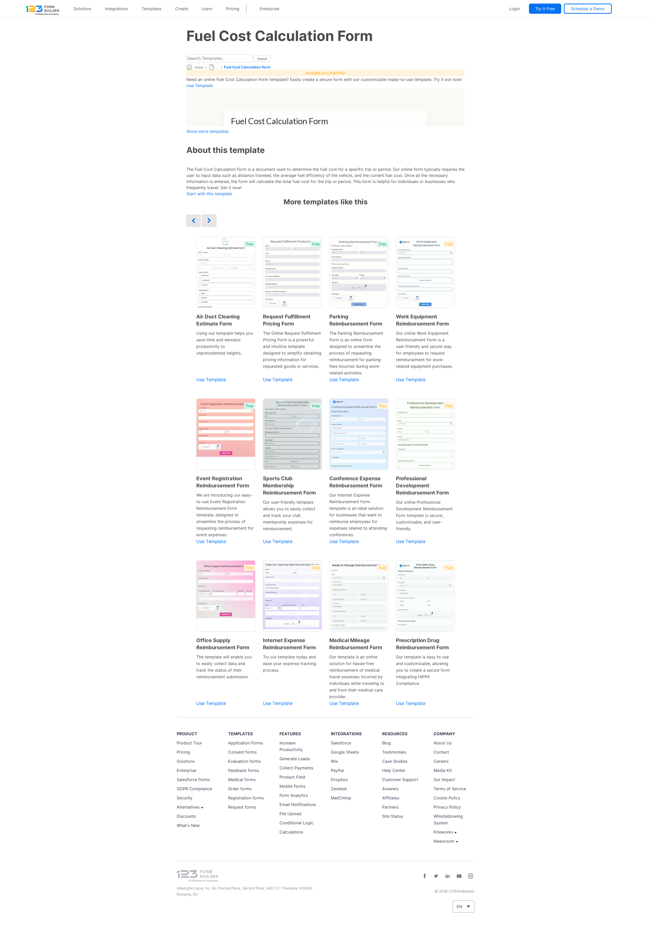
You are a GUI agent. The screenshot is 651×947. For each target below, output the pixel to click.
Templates (151, 8)
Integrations (116, 8)
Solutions (82, 8)
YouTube (459, 876)
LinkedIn (447, 876)
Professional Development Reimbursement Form (422, 485)
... (217, 67)
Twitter (436, 876)
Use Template (199, 85)
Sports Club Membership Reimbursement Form (289, 485)
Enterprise (269, 8)
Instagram (470, 876)
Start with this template (209, 193)
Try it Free (545, 8)
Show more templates (207, 131)
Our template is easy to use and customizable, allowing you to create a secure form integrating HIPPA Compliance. (423, 670)
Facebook (424, 876)
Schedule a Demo (588, 8)
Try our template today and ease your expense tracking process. (289, 663)
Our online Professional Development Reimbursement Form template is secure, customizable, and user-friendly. (424, 515)
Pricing (232, 8)
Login (514, 8)
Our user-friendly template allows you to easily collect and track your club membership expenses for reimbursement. (289, 515)
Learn (207, 8)
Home (199, 67)
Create (181, 8)
